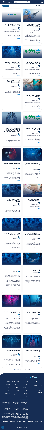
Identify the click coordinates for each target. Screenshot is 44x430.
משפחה (17, 388)
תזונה (27, 396)
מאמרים (40, 387)
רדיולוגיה (17, 393)
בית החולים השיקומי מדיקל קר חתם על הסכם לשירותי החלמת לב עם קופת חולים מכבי (32, 269)
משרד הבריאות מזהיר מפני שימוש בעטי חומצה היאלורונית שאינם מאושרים (13, 200)
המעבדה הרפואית (25, 385)
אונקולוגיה (26, 379)
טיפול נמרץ (17, 385)
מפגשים (40, 395)
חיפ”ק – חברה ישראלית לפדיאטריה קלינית (15, 417)
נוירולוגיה (26, 390)
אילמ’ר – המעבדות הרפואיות (24, 403)
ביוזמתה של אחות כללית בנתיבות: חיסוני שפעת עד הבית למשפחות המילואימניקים (33, 128)
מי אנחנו (36, 421)
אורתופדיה (8, 379)
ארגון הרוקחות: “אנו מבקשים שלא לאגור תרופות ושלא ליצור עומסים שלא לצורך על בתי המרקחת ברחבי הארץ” (32, 352)
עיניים (9, 390)
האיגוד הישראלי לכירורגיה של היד (25, 409)
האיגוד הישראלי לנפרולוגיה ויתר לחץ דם (15, 409)
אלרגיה (26, 381)
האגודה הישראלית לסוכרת (25, 405)
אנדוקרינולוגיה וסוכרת (15, 381)
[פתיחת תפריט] (42, 2)
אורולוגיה (17, 379)
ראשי (41, 421)
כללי (9, 387)
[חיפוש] (27, 2)
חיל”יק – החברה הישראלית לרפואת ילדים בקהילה (23, 417)
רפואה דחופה (25, 394)
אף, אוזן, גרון (8, 381)
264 (18, 369)
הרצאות (35, 387)
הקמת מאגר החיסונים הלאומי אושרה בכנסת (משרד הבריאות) (12, 234)
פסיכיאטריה (17, 391)
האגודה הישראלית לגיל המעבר (6, 403)
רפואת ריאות (8, 394)
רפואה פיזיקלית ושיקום (15, 394)
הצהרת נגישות (5, 421)
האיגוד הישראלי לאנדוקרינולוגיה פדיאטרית (16, 405)
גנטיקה (17, 382)
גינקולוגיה (26, 382)
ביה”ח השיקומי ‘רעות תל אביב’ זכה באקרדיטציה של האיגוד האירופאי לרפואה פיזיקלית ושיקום (33, 95)
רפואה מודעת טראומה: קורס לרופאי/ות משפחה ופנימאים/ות (33, 200)
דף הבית (40, 385)
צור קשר (24, 421)
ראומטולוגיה (26, 393)
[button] (36, 381)
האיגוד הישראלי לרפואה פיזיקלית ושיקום (15, 411)
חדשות (35, 385)
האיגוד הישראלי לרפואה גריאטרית (24, 411)
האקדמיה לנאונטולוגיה (6, 410)
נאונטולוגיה (8, 388)
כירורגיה (17, 387)
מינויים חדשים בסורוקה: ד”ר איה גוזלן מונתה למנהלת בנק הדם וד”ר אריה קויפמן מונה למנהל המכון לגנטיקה (32, 62)
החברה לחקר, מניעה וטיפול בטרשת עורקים (15, 414)
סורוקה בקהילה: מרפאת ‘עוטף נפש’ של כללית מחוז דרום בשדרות (12, 25)
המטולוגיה (8, 384)
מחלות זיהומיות (25, 388)
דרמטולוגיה (17, 384)
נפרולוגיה (17, 390)
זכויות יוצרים (19, 421)
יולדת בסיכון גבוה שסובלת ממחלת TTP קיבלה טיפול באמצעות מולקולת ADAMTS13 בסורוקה (12, 311)
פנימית (26, 391)
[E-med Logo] (7, 2)
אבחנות (34, 390)
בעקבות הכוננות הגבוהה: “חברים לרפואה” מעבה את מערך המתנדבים (12, 268)
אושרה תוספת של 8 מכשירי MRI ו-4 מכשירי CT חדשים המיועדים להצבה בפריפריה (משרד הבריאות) (12, 62)
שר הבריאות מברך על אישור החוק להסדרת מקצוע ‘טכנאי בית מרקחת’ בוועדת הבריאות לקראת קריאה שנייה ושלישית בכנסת (32, 165)
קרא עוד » (38, 42)
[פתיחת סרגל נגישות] (2, 427)
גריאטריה (26, 384)
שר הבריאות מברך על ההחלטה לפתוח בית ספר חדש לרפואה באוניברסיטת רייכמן (13, 81)
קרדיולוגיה (8, 391)
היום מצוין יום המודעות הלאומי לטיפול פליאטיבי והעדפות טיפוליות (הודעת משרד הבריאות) (33, 25)
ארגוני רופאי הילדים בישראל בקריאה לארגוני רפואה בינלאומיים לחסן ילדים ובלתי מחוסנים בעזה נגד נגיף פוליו (32, 311)
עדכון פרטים (34, 423)
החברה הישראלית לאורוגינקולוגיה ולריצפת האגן (24, 414)
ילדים (9, 385)
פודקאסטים (40, 392)
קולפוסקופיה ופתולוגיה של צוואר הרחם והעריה (6, 417)
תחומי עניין (40, 390)
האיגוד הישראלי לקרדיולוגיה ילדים (7, 409)
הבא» (15, 369)
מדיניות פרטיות (12, 421)
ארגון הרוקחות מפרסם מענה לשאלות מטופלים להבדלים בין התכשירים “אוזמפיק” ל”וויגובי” (12, 165)
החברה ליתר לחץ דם (6, 413)
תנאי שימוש (40, 423)
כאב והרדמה (26, 387)
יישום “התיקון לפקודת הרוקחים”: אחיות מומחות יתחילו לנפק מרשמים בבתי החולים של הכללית (32, 234)
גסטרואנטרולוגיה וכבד (6, 382)
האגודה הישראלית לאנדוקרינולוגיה (16, 403)
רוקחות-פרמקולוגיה (6, 393)
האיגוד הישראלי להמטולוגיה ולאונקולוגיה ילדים (6, 405)
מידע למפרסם (30, 421)
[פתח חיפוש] (16, 2)
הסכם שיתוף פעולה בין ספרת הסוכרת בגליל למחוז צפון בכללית (13, 351)
